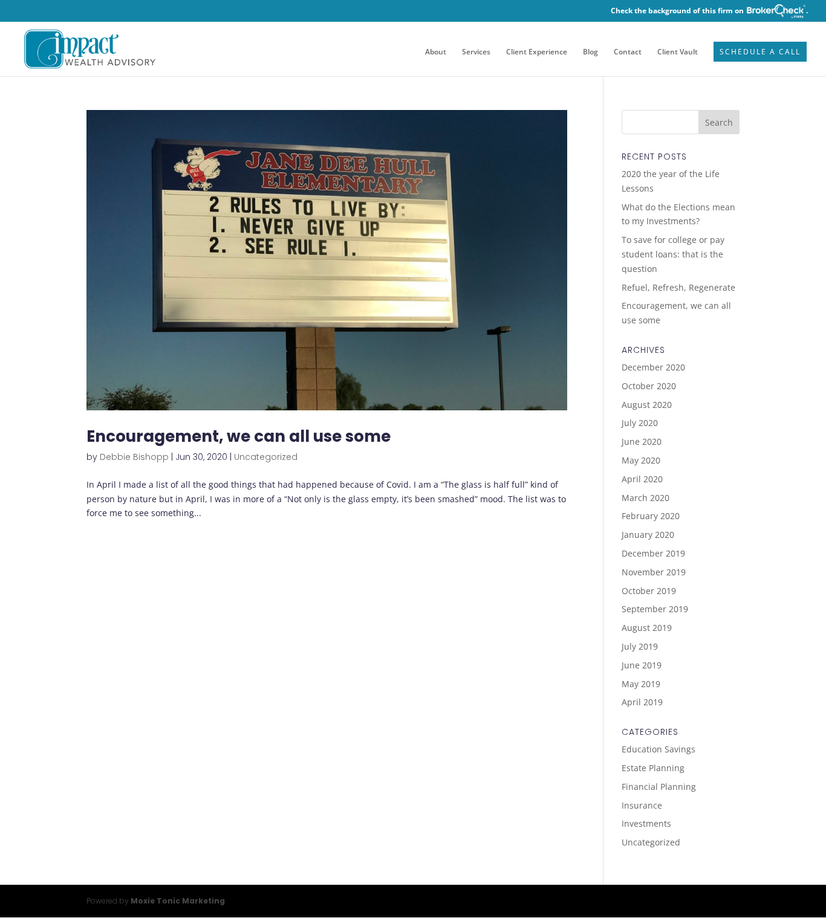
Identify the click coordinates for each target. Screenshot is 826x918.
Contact (628, 52)
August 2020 (647, 404)
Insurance (642, 805)
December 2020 (653, 367)
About (435, 52)
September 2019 (655, 609)
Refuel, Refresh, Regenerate (678, 287)
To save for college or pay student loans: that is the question (673, 254)
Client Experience (536, 52)
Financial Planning (659, 786)
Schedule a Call (760, 52)
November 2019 (654, 572)
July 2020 (640, 422)
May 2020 (641, 460)
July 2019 (640, 646)
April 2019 (642, 702)
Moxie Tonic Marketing (178, 901)
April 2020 (642, 479)
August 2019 (647, 627)
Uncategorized (266, 457)
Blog (590, 52)
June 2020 (642, 441)
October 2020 (649, 386)
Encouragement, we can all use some (238, 436)
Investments (646, 823)
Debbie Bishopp (134, 457)
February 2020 (651, 516)
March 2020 (645, 497)
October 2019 (649, 590)
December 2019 (653, 553)
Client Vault (677, 52)
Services (476, 52)
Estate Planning (653, 768)
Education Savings (658, 749)
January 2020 (648, 534)
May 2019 (641, 684)
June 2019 (642, 665)
